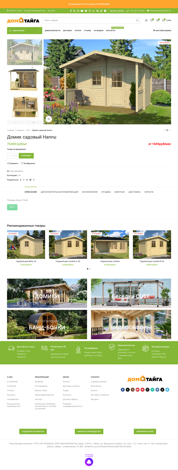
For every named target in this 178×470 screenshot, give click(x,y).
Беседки (95, 399)
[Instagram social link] (78, 11)
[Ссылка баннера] (47, 293)
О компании (12, 381)
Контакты (11, 395)
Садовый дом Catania (110, 261)
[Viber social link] (34, 179)
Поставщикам (41, 386)
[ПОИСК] (137, 20)
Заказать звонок (117, 11)
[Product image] (26, 244)
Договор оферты (70, 399)
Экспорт (38, 399)
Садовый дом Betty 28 (26, 261)
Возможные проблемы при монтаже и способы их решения (45, 406)
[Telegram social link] (105, 11)
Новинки (20, 130)
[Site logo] (23, 20)
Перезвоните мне (145, 431)
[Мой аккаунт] (146, 20)
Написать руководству (89, 431)
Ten (28, 130)
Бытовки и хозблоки (100, 395)
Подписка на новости (33, 431)
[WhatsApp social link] (93, 11)
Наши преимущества (44, 395)
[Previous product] (164, 130)
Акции (65, 390)
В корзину (26, 156)
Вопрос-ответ (41, 390)
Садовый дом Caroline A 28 (68, 261)
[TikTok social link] (101, 11)
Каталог (66, 381)
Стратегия (11, 386)
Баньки (94, 390)
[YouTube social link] (82, 11)
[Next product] (169, 130)
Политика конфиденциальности (72, 405)
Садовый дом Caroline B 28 (152, 261)
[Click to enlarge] (48, 119)
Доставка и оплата (71, 386)
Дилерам (39, 381)
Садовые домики (98, 381)
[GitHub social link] (90, 11)
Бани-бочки (96, 386)
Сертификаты (13, 399)
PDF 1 (12, 207)
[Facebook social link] (70, 11)
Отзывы (10, 390)
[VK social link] (97, 11)
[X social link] (74, 11)
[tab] (31, 191)
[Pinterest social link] (86, 11)
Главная (11, 130)
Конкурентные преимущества (13, 405)
